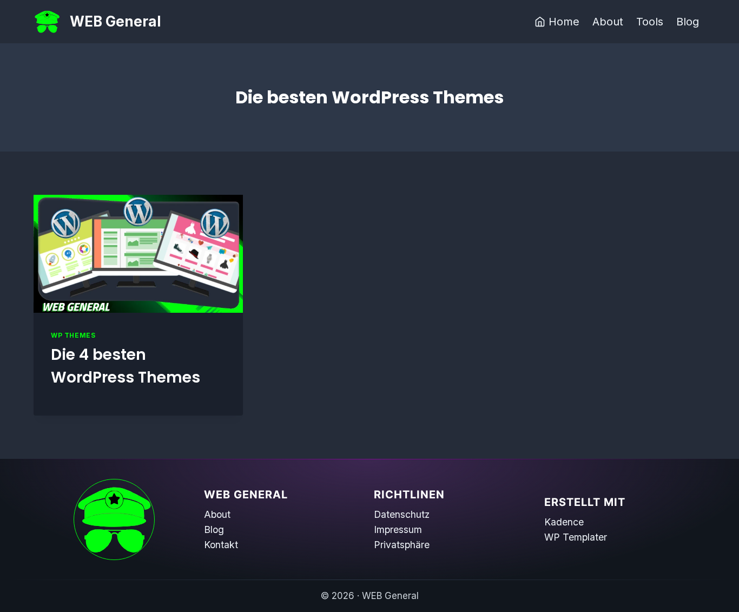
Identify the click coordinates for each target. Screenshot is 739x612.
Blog (687, 21)
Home (564, 21)
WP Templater (575, 537)
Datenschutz (402, 514)
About (607, 21)
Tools (649, 21)
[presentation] (138, 254)
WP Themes (73, 335)
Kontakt (221, 544)
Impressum (398, 529)
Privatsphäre (402, 544)
